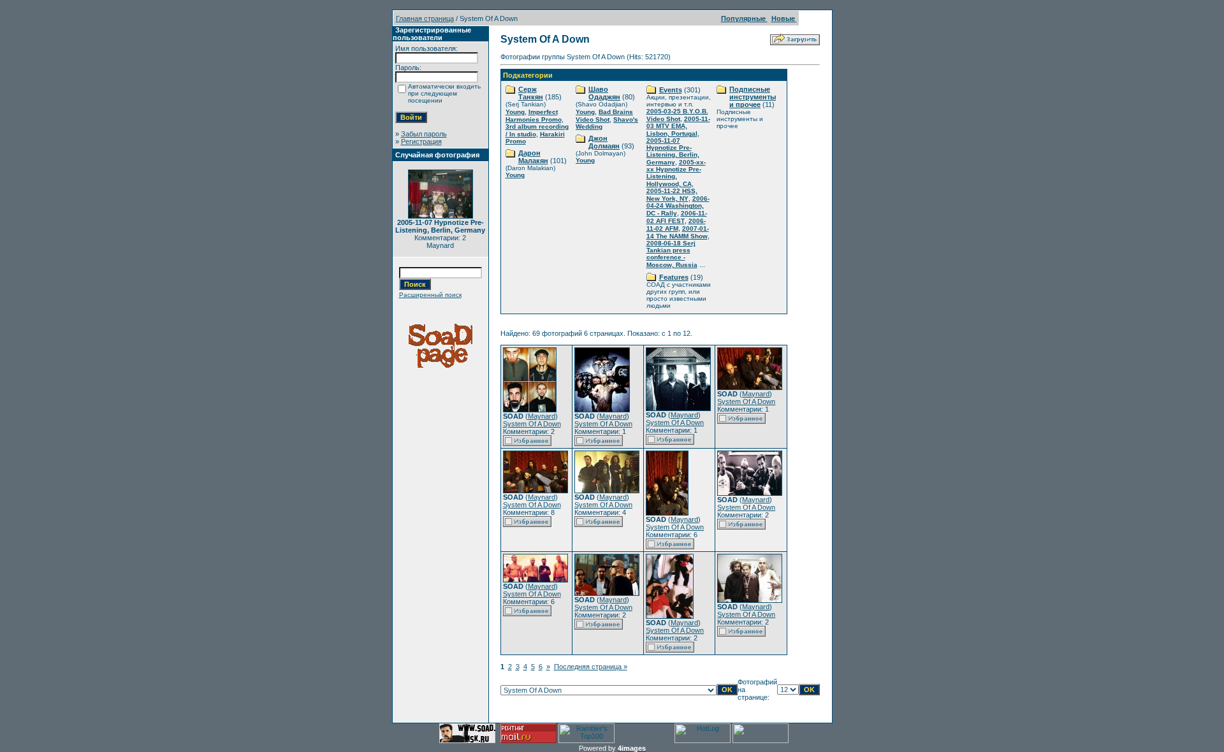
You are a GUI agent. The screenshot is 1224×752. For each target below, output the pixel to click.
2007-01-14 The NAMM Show (677, 232)
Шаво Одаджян (604, 93)
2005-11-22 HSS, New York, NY (671, 194)
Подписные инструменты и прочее (752, 96)
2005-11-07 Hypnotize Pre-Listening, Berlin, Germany (672, 151)
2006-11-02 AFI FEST (676, 217)
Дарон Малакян (533, 156)
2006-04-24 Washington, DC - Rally (678, 206)
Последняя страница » (590, 666)
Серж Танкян (530, 93)
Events (670, 90)
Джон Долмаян (604, 142)
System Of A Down (532, 424)
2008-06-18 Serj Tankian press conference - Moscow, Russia (671, 254)
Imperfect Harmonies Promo (534, 115)
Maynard (541, 416)
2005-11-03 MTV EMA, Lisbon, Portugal (678, 126)
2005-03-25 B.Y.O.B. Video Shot (677, 115)
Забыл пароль (424, 134)
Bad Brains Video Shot (604, 115)
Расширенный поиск (430, 294)
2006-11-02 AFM (676, 224)
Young (515, 111)
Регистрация (421, 141)
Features (673, 277)
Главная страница (425, 18)
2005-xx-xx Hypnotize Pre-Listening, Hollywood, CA (676, 173)
